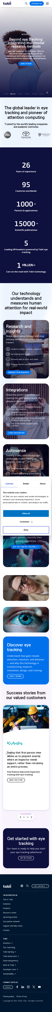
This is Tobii (8, 899)
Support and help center (13, 926)
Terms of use (21, 996)
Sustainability (8, 974)
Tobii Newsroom (10, 956)
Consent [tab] (9, 484)
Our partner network (11, 921)
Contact (6, 930)
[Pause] (47, 92)
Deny (26, 530)
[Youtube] (39, 987)
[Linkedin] (22, 987)
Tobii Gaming (8, 952)
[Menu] (47, 3)
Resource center (9, 912)
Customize (24, 522)
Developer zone (9, 969)
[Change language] (22, 886)
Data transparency (10, 960)
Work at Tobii (8, 965)
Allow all (26, 513)
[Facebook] (17, 987)
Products (6, 908)
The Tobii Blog (9, 947)
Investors (7, 943)
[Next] (32, 817)
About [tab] (42, 484)
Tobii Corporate (39, 886)
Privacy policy (8, 996)
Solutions (7, 904)
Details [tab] (26, 484)
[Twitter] (34, 987)
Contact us (37, 3)
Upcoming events (10, 917)
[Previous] (20, 817)
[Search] (27, 886)
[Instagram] (28, 987)
